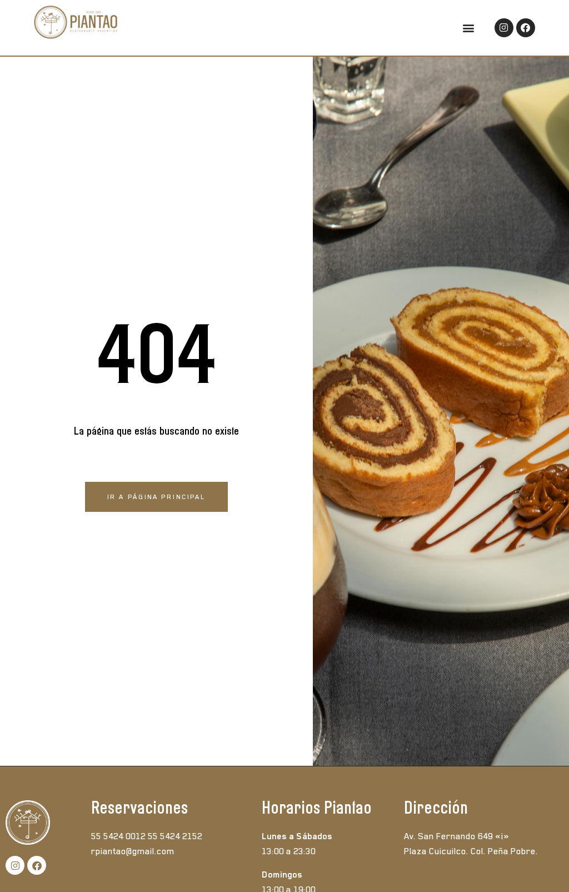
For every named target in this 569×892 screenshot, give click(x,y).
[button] (469, 27)
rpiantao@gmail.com (132, 851)
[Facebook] (525, 27)
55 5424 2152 (175, 836)
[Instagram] (504, 27)
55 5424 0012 (118, 836)
